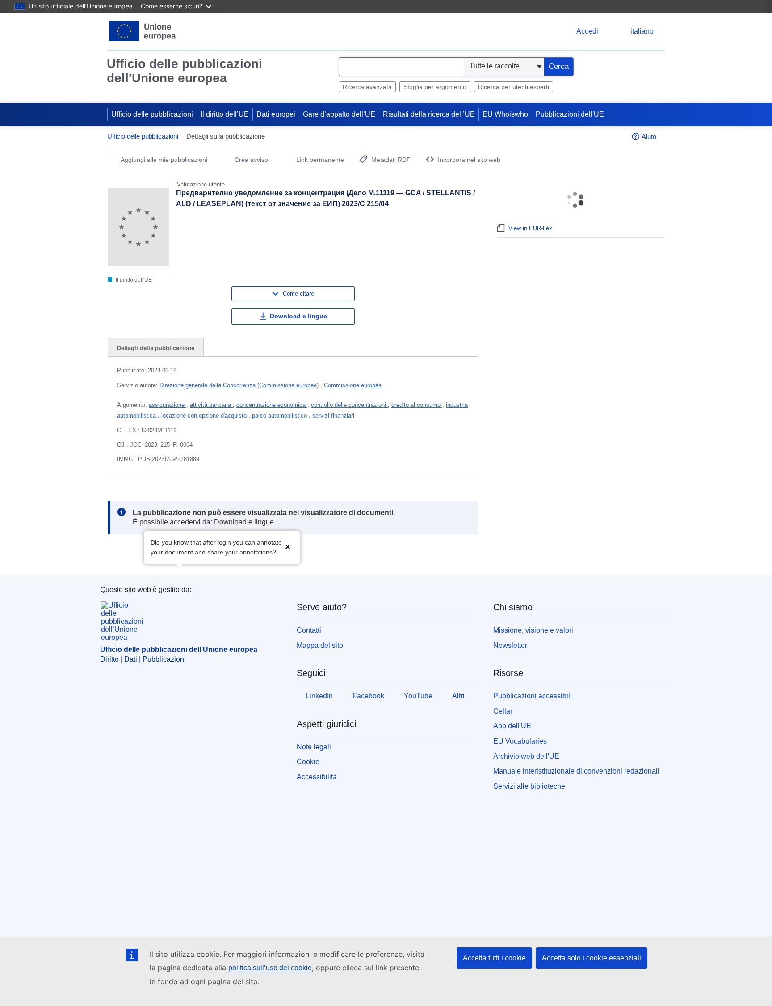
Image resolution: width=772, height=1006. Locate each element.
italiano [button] (642, 31)
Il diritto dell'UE (133, 280)
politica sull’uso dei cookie (270, 968)
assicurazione (167, 405)
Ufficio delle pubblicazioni (152, 114)
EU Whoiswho (505, 114)
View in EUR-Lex (530, 228)
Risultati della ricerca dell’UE (429, 114)
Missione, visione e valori (533, 630)
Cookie (308, 761)
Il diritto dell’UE (225, 114)
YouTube (418, 696)
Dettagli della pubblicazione (155, 348)
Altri (458, 696)
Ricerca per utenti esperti (513, 86)
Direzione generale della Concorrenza (207, 385)
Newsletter (510, 645)
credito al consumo (416, 405)
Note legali (314, 747)
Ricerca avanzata (367, 86)
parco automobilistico (280, 415)
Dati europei (275, 114)
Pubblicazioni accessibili (532, 696)
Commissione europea (288, 385)
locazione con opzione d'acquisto (204, 415)
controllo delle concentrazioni (349, 405)
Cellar (502, 711)
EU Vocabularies (520, 741)
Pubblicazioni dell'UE (570, 114)
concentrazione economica (271, 405)
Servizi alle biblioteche (529, 786)
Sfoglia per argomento (434, 86)
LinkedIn (319, 696)
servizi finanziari (333, 415)
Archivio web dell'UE (526, 756)
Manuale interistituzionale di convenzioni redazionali (576, 771)
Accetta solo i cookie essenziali (591, 958)
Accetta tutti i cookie (494, 958)
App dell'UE (512, 726)
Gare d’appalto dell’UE (339, 114)
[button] (288, 546)
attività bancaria (211, 405)
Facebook (368, 696)
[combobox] (401, 67)
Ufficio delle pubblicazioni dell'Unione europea (184, 71)
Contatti (309, 630)
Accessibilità (317, 777)
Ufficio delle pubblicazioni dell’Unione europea (178, 649)
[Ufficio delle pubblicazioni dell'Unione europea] (142, 31)
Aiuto (649, 136)
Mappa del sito (320, 645)
